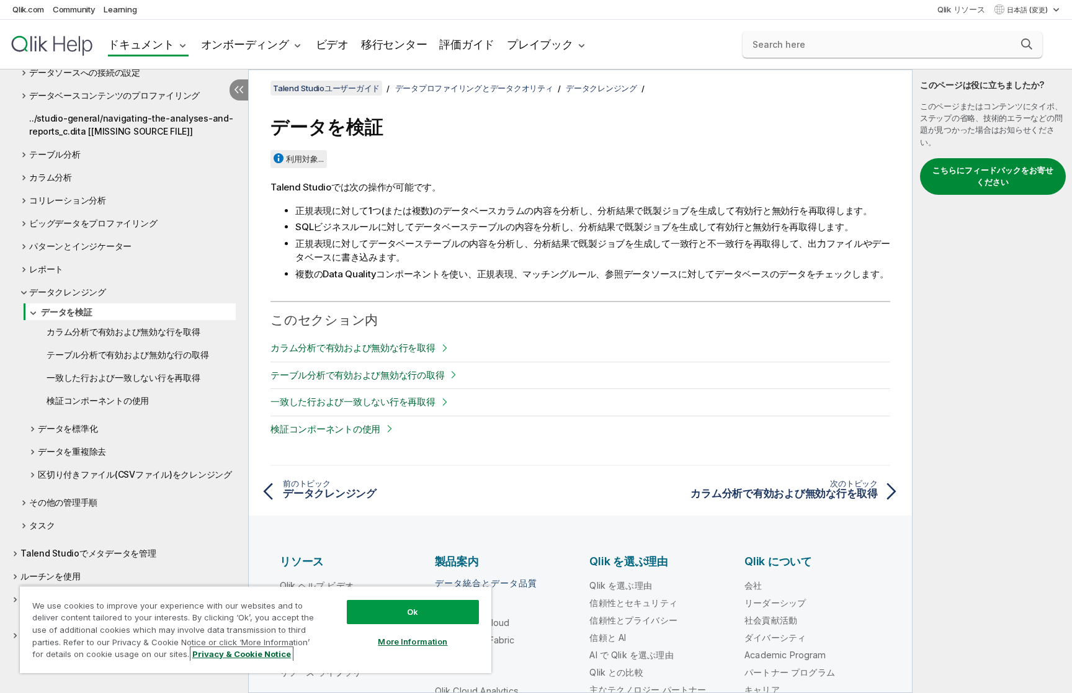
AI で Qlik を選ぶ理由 (631, 655)
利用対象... (305, 159)
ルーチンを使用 (50, 576)
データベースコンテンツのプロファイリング (114, 95)
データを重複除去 (72, 451)
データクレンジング (67, 292)
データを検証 (66, 311)
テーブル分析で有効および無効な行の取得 (127, 354)
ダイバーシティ (775, 637)
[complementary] (992, 381)
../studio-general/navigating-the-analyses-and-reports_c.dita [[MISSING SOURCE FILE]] (131, 124)
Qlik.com (28, 9)
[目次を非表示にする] (239, 90)
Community (74, 9)
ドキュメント (141, 44)
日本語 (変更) (1028, 10)
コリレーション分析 (67, 200)
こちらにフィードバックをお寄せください (992, 176)
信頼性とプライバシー (633, 620)
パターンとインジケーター (80, 246)
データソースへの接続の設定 (84, 72)
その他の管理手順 (63, 502)
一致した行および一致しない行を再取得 (123, 377)
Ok (412, 612)
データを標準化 (67, 428)
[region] (255, 629)
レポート (46, 269)
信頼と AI (607, 637)
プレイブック (540, 44)
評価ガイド (466, 44)
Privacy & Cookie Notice (241, 654)
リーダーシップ (775, 602)
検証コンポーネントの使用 (98, 400)
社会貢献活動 (770, 620)
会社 (753, 585)
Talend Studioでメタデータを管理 (88, 553)
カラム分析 (50, 177)
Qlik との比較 (616, 672)
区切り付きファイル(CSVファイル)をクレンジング (135, 474)
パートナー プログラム (789, 672)
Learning (120, 9)
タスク (42, 525)
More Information (412, 641)
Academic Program (785, 655)
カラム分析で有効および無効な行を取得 (123, 331)
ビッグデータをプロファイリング (93, 223)
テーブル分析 (55, 154)
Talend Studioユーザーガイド (326, 88)
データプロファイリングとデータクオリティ (474, 88)
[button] (1026, 44)
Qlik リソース (961, 9)
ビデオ (332, 44)
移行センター (394, 44)
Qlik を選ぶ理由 (620, 585)
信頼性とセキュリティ (633, 602)
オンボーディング (245, 44)
